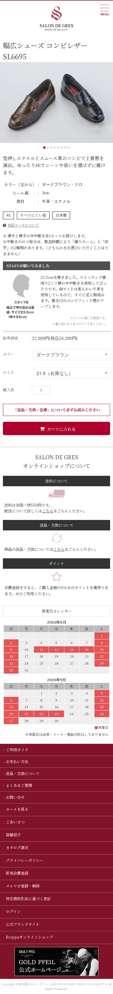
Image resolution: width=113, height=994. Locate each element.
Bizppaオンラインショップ (29, 937)
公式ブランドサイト (22, 924)
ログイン (13, 911)
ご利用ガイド (17, 749)
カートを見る (16, 809)
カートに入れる (61, 429)
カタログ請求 (16, 847)
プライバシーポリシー (24, 860)
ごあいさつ (15, 822)
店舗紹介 (13, 834)
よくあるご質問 (19, 785)
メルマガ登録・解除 (22, 886)
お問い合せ (15, 797)
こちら (47, 511)
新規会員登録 (16, 873)
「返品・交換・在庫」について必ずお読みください (56, 409)
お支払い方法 (17, 761)
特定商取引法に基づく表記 (28, 898)
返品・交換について (23, 773)
